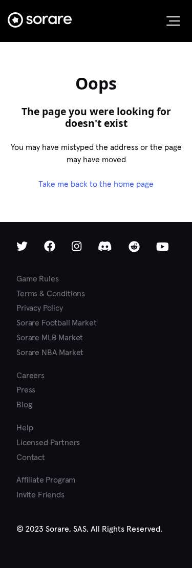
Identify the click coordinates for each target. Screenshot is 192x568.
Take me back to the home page (96, 184)
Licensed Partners (48, 442)
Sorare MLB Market (49, 337)
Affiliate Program (45, 480)
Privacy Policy (39, 308)
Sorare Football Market (56, 323)
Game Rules (37, 279)
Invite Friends (40, 494)
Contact (30, 457)
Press (25, 390)
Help (24, 427)
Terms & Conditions (50, 293)
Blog (24, 404)
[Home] (40, 20)
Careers (30, 375)
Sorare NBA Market (49, 352)
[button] (173, 21)
